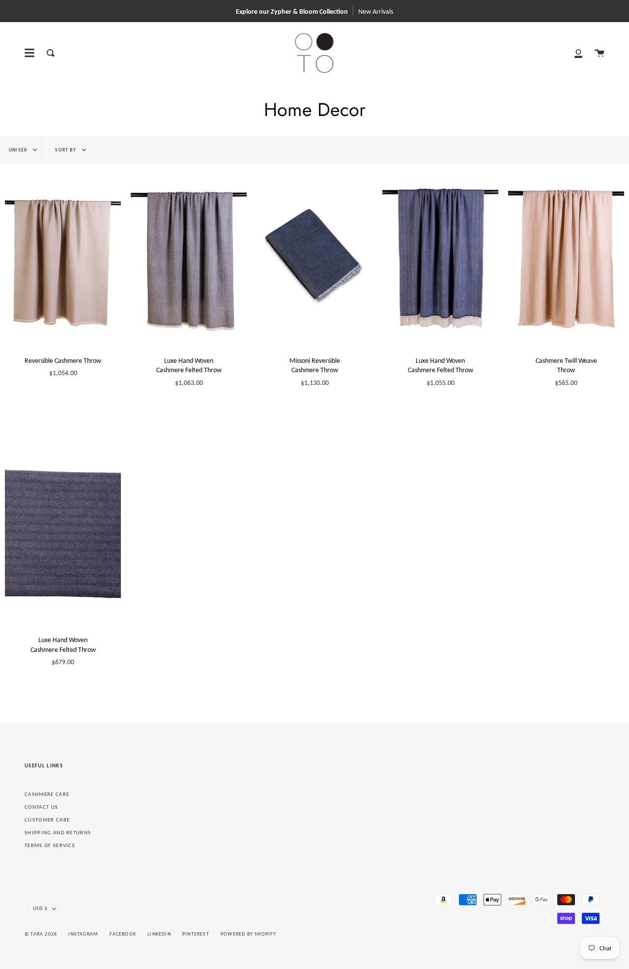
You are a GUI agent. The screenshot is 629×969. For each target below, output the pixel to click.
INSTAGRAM (83, 934)
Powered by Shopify (249, 934)
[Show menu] (29, 53)
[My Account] (578, 53)
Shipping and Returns (58, 832)
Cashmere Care (47, 794)
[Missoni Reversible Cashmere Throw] (314, 256)
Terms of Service (50, 845)
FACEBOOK (123, 934)
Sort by (66, 150)
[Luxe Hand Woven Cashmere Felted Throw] (189, 256)
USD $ (40, 908)
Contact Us (41, 807)
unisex (19, 150)
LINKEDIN (159, 934)
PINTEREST (195, 934)
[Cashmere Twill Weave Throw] (566, 256)
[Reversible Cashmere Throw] (63, 256)
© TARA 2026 (41, 934)
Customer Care (47, 820)
